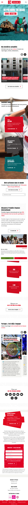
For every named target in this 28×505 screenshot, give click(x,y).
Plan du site (4, 502)
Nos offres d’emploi (14, 488)
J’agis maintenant (11, 128)
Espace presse (14, 483)
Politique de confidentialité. (15, 460)
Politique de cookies (22, 502)
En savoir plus (10, 167)
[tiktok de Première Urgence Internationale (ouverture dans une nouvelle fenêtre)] (15, 398)
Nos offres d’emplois (11, 148)
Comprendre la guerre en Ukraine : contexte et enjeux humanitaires (10, 78)
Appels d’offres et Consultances (14, 490)
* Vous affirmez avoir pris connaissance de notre (14, 460)
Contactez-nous (14, 481)
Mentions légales (12, 502)
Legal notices (24, 248)
